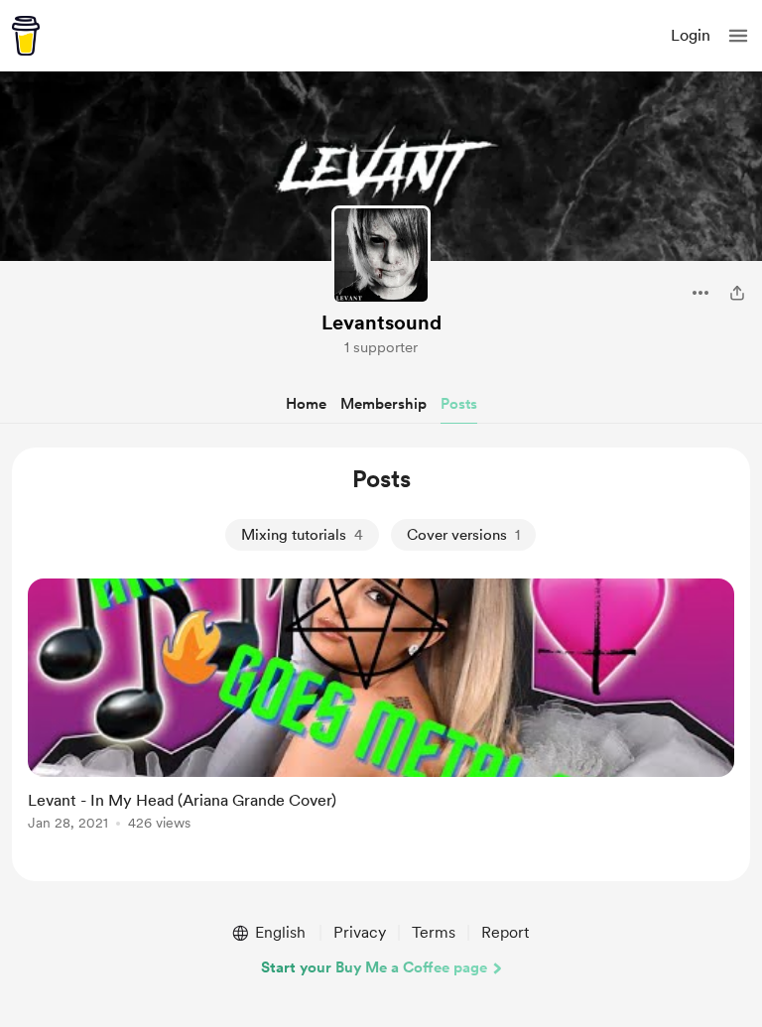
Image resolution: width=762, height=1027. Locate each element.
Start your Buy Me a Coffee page (374, 967)
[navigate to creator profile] (381, 255)
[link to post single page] (381, 707)
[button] (738, 36)
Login (690, 35)
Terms (433, 932)
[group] (381, 715)
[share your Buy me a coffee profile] (737, 293)
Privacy (359, 932)
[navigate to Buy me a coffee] (26, 36)
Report (505, 932)
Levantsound (381, 322)
